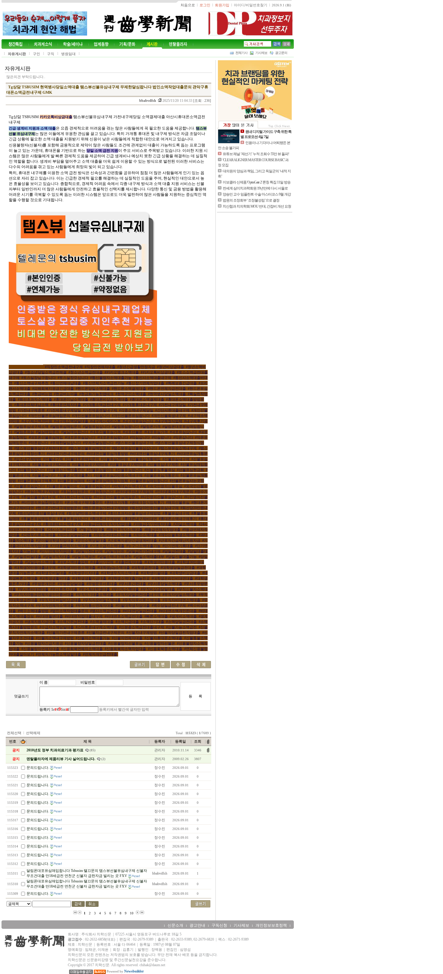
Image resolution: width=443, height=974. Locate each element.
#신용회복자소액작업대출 (125, 649)
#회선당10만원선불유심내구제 (154, 508)
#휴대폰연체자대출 (65, 405)
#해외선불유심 (178, 502)
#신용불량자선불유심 (125, 643)
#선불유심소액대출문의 (66, 470)
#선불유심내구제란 (163, 464)
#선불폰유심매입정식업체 (107, 481)
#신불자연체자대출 (127, 638)
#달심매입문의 (47, 432)
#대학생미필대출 (154, 573)
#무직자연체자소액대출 (55, 605)
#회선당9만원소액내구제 (86, 513)
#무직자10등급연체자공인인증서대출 (44, 595)
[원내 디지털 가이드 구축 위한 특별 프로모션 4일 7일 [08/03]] (229, 136)
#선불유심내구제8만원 (90, 464)
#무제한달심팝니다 (98, 443)
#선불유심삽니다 (31, 470)
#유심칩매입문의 (74, 492)
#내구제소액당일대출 (71, 421)
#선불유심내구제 (176, 459)
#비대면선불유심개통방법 (107, 454)
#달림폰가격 (151, 426)
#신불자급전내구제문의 (105, 633)
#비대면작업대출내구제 (84, 616)
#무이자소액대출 (125, 589)
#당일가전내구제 (89, 551)
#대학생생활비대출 (54, 578)
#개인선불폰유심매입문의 (49, 416)
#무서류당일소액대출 (165, 584)
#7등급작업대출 (92, 530)
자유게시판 (17, 54)
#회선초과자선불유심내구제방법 (134, 513)
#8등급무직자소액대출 (124, 530)
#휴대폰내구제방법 (105, 519)
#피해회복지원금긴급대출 (53, 389)
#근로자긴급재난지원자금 (179, 540)
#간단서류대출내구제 (172, 410)
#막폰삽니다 (183, 437)
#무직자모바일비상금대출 (60, 600)
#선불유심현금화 (190, 470)
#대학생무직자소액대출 (120, 573)
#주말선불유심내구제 (38, 497)
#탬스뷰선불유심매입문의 (89, 448)
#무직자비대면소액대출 (181, 600)
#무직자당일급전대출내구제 (138, 595)
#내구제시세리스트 (105, 421)
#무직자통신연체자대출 (95, 605)
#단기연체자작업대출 (56, 551)
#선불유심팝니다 (129, 470)
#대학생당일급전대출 (178, 567)
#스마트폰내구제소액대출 (96, 627)
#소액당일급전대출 (181, 622)
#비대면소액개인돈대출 (178, 611)
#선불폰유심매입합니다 (149, 481)
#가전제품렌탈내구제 (100, 410)
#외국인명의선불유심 (165, 486)
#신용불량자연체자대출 (40, 649)
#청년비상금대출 (170, 367)
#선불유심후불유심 (159, 470)
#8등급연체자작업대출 (162, 530)
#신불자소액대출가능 (93, 638)
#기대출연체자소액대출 (69, 546)
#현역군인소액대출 (130, 394)
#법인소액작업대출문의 (69, 611)
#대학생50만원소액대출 (77, 567)
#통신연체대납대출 (65, 383)
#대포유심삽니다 (183, 432)
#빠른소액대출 (156, 616)
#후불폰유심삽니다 (73, 519)
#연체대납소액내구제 (129, 486)
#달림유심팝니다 (125, 426)
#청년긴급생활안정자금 (136, 367)
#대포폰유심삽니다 (80, 437)
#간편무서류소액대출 (38, 535)
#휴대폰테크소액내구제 (62, 524)
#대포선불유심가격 (105, 432)
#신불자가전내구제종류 (66, 633)
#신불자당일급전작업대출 (179, 633)
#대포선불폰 (133, 432)
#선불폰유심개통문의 (161, 475)
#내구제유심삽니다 (138, 421)
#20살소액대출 (185, 524)
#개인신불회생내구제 (169, 416)
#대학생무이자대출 (83, 573)
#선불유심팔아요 (100, 470)
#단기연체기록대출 (177, 546)
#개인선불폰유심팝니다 (131, 416)
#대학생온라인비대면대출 (172, 578)
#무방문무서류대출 (101, 584)
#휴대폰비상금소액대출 (109, 399)
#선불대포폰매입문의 (82, 459)
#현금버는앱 (42, 394)
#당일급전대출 (174, 551)
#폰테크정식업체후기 (147, 502)
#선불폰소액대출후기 (75, 475)
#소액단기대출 (152, 622)
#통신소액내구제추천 (31, 383)
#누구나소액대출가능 (143, 546)
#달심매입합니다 (74, 432)
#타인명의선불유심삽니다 (161, 497)
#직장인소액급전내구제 (64, 367)
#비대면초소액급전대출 (124, 616)
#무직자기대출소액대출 (95, 595)
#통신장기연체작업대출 (145, 383)
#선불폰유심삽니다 (29, 486)
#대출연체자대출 (129, 562)
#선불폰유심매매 (71, 481)
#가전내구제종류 (31, 410)
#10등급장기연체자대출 (152, 524)
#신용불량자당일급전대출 (85, 643)
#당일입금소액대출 (40, 562)
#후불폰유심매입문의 (38, 519)
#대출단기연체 (102, 562)
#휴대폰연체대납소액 (31, 405)
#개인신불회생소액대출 (178, 535)
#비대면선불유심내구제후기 (152, 454)
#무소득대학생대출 (94, 589)
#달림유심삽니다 (96, 426)
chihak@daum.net (152, 965)
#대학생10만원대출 (159, 562)
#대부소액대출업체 (73, 562)
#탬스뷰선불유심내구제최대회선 (40, 448)
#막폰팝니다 (39, 443)
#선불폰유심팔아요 (62, 486)
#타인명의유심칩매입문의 (42, 502)
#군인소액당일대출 (91, 540)
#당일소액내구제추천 (114, 557)
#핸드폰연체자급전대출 (167, 389)
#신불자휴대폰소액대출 (163, 638)
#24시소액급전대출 (62, 530)
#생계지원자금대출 (40, 622)
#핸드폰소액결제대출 (129, 389)
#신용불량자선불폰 (159, 643)
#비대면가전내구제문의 (66, 454)
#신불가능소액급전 (181, 627)
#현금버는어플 (65, 394)
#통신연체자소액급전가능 (103, 383)
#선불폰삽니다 (44, 475)
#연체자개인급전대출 (100, 654)
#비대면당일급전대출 (140, 611)
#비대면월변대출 (49, 616)
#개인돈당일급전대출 (75, 535)
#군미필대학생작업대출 (55, 540)
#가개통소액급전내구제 (102, 405)
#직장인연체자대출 (100, 367)
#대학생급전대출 (145, 567)
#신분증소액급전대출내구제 (141, 627)
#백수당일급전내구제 (169, 605)
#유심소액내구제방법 (42, 492)
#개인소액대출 (145, 535)
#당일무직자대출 (56, 557)
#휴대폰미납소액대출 (71, 399)
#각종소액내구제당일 (136, 410)
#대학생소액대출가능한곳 (129, 578)
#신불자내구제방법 (141, 633)
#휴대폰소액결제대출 (147, 399)
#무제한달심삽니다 (65, 443)
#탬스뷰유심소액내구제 (178, 448)
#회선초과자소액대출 (35, 399)
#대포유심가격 (156, 432)
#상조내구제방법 (27, 459)
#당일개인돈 (114, 551)
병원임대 (68, 54)
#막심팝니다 (161, 437)
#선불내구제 (53, 459)
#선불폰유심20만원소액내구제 (118, 475)
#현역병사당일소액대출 (167, 394)
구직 (50, 54)
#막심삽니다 (140, 437)
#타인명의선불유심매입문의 (116, 497)
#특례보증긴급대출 (181, 383)
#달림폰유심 (24, 432)
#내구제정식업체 (168, 421)
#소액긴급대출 (127, 622)
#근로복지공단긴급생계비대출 (132, 540)
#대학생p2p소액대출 (113, 567)
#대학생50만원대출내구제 (35, 567)
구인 (36, 54)
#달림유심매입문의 (65, 426)
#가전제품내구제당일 (64, 410)
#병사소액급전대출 (105, 611)
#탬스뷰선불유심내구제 (134, 443)
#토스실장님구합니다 (38, 378)
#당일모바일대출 (27, 557)
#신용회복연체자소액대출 (82, 649)
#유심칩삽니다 (102, 492)
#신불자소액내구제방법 (55, 638)
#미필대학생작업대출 (132, 605)
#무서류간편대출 (132, 584)
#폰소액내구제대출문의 (84, 502)
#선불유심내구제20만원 (51, 464)
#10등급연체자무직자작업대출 (107, 524)
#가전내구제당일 (172, 405)
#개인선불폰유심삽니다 (91, 416)
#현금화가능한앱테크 (96, 394)
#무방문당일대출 (71, 584)
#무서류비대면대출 (33, 589)
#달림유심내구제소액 (31, 426)
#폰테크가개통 (116, 502)
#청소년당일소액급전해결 (46, 372)
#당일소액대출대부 (149, 557)
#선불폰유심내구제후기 (37, 481)
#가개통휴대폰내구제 (140, 405)
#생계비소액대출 (183, 616)
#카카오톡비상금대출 (158, 372)
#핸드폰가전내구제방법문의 (58, 508)
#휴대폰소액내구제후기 (178, 519)
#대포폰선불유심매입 (46, 437)
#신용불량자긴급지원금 (44, 643)
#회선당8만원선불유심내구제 (41, 513)
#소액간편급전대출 (73, 622)
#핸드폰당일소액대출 (93, 389)
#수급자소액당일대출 (56, 627)
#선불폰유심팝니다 (94, 486)
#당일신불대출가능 (181, 557)
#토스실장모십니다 (73, 378)
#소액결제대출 (102, 622)
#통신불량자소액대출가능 (111, 378)
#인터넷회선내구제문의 (174, 492)
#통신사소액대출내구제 (152, 378)
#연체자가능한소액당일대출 (58, 654)
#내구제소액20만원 (36, 421)
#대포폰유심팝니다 (112, 437)
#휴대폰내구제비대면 (140, 519)
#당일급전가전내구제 (143, 551)
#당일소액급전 (84, 557)
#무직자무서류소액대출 (142, 600)
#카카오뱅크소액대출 (122, 372)
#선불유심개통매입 (145, 459)
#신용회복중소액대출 (165, 649)
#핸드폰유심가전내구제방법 (105, 508)
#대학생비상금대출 (185, 573)
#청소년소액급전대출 (85, 372)
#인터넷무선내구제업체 (134, 492)
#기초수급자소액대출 (107, 546)
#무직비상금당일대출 (158, 589)
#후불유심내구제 (176, 513)
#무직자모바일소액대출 (102, 600)
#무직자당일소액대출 (179, 595)
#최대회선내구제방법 (75, 497)
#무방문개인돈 (44, 584)
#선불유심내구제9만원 (128, 464)
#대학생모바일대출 (51, 573)
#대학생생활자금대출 (89, 578)
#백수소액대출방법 (33, 611)
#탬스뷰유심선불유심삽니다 (134, 448)
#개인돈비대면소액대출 (113, 535)
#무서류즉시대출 (63, 589)
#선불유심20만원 (114, 459)
